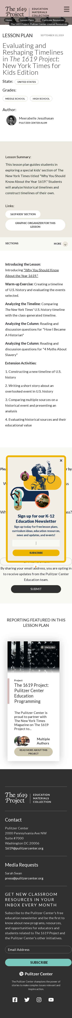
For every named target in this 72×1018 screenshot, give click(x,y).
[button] (36, 518)
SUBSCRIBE (36, 552)
